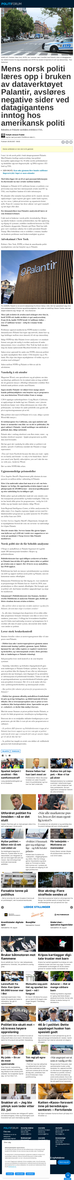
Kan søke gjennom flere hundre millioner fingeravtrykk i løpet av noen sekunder (25, 172)
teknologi (15, 751)
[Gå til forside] (37, 4)
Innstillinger (67, 1178)
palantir (5, 751)
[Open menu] (68, 1175)
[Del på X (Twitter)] (67, 141)
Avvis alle (9, 1173)
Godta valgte (19, 1173)
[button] (2, 907)
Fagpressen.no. (12, 1166)
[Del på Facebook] (63, 141)
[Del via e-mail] (71, 141)
